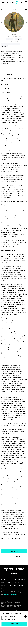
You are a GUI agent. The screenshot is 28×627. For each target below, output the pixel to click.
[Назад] (2, 9)
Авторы (16, 582)
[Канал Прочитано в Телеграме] (15, 574)
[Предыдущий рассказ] (1, 23)
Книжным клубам (19, 579)
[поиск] (22, 2)
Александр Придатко (14, 36)
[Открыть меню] (26, 2)
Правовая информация (10, 594)
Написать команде (7, 585)
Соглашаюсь (14, 623)
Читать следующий (14, 556)
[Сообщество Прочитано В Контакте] (12, 574)
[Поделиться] (18, 39)
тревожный (16, 44)
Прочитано (14, 551)
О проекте (4, 579)
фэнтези (3, 44)
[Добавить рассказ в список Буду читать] (9, 39)
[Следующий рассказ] (26, 23)
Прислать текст (6, 582)
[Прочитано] (7, 2)
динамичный (4, 46)
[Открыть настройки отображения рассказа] (25, 9)
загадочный (9, 44)
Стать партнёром (19, 585)
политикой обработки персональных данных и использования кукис (9, 618)
